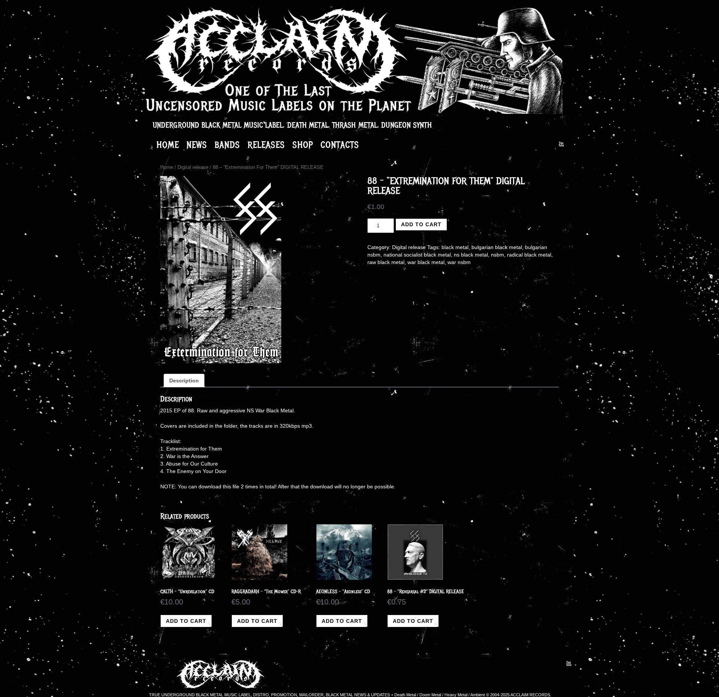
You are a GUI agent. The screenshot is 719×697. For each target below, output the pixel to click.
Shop (302, 144)
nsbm (497, 255)
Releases (266, 144)
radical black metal (529, 255)
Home (168, 144)
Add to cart (421, 224)
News (196, 144)
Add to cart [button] (186, 621)
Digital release (193, 167)
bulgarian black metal (496, 247)
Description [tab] (184, 381)
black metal (455, 247)
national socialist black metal (417, 255)
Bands (227, 144)
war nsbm (459, 262)
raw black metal (385, 262)
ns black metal (471, 255)
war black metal (426, 262)
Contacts (340, 144)
